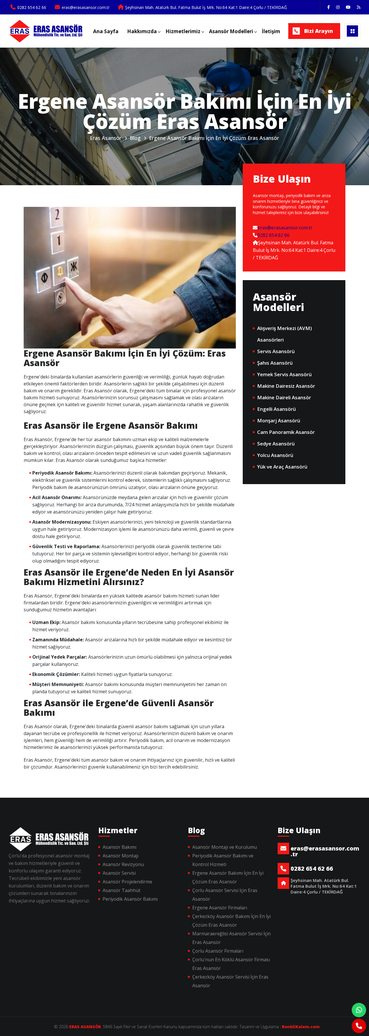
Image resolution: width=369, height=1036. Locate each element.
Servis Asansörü (276, 351)
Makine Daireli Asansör (284, 397)
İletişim (271, 31)
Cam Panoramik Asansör (286, 432)
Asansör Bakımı (119, 847)
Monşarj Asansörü (278, 420)
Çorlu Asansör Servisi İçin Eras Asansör (224, 894)
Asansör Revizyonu (123, 864)
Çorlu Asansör (47, 31)
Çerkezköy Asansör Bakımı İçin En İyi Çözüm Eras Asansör (231, 920)
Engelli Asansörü (276, 409)
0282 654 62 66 (273, 235)
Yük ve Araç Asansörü (282, 466)
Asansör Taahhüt (121, 890)
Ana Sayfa (105, 31)
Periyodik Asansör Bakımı (130, 899)
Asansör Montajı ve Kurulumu (224, 847)
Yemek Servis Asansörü (284, 374)
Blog (135, 137)
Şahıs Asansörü (275, 362)
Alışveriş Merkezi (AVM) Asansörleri (284, 334)
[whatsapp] (359, 1010)
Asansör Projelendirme (127, 881)
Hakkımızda (142, 31)
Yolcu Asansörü (275, 455)
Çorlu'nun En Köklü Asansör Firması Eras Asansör (231, 963)
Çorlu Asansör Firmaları (217, 951)
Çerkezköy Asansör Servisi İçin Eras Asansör (230, 981)
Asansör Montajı (120, 856)
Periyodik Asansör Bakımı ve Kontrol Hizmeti (222, 860)
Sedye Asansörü (276, 443)
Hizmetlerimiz (182, 31)
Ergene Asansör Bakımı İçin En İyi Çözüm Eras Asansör (214, 137)
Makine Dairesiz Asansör (286, 386)
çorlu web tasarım (298, 1026)
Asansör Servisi (119, 873)
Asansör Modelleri (231, 31)
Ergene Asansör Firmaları (219, 907)
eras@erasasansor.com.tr (284, 227)
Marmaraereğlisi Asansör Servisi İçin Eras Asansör (231, 937)
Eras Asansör (105, 137)
